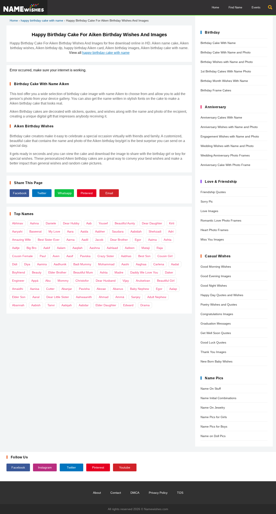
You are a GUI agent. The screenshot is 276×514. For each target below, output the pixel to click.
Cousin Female (22, 256)
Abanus (118, 289)
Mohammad (106, 264)
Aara (70, 231)
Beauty (36, 272)
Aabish (36, 305)
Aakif (46, 248)
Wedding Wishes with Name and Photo (227, 146)
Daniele (51, 223)
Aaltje (16, 248)
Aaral (35, 297)
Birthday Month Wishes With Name (224, 81)
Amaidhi (17, 289)
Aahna (34, 223)
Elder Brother (57, 272)
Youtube (124, 467)
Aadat (175, 264)
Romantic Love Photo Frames (221, 220)
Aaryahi (17, 231)
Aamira (42, 264)
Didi (14, 264)
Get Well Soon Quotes (216, 333)
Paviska (85, 256)
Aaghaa (141, 264)
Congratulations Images (217, 314)
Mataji (145, 248)
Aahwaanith (84, 297)
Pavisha (84, 289)
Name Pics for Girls (214, 417)
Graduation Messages (216, 323)
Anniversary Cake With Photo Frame (225, 165)
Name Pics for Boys (214, 426)
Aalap (173, 289)
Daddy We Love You (144, 272)
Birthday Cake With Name (218, 43)
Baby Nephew (139, 289)
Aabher (100, 231)
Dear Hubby (71, 223)
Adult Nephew (156, 297)
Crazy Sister (105, 256)
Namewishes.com (156, 509)
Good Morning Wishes (216, 266)
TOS (180, 492)
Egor (138, 239)
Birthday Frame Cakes (216, 90)
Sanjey (135, 297)
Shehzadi (155, 231)
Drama (145, 305)
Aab (89, 223)
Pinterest (87, 193)
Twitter (41, 193)
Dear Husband (106, 280)
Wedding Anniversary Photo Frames (225, 155)
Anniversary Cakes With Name (221, 117)
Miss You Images (212, 239)
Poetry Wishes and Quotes (219, 304)
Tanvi (51, 305)
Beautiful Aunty (125, 223)
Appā (34, 280)
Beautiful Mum (83, 272)
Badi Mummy (82, 264)
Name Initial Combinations (218, 398)
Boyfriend (18, 272)
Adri (171, 231)
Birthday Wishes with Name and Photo (227, 62)
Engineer (18, 280)
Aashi (125, 264)
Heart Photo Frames (214, 230)
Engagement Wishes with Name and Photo (230, 136)
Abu (48, 280)
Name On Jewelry (213, 407)
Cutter (50, 289)
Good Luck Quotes (213, 342)
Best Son (144, 256)
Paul (43, 256)
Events (256, 7)
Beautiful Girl (165, 280)
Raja (160, 248)
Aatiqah (66, 305)
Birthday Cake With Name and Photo (226, 52)
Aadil (85, 239)
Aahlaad (112, 248)
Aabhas (126, 256)
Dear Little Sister (57, 297)
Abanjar (66, 289)
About (97, 492)
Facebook (20, 193)
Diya (27, 264)
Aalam (61, 248)
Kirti (171, 223)
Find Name (235, 7)
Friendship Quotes (213, 192)
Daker (169, 272)
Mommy (63, 280)
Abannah (18, 305)
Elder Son (18, 297)
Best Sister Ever (49, 239)
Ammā (119, 297)
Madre (118, 272)
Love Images (209, 211)
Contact (115, 492)
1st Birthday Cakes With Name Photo (226, 71)
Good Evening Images (216, 276)
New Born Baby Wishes (216, 361)
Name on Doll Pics (213, 436)
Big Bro (31, 248)
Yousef (103, 223)
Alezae (101, 289)
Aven (56, 256)
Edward (128, 305)
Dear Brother (119, 239)
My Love (54, 231)
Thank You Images (213, 352)
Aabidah (136, 231)
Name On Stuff (211, 388)
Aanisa (34, 289)
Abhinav (17, 223)
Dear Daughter (152, 223)
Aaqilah (77, 248)
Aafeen (130, 248)
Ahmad (103, 297)
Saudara (118, 231)
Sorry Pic (207, 201)
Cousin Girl (164, 256)
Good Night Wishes (214, 285)
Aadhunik (60, 264)
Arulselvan (143, 280)
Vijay (125, 280)
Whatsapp (65, 193)
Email (109, 193)
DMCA (134, 492)
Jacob (99, 239)
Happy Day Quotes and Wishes (222, 295)
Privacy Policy (158, 492)
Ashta (167, 239)
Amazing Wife (21, 239)
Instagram (45, 467)
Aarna (70, 239)
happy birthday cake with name (42, 20)
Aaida (84, 231)
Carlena (158, 264)
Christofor (82, 280)
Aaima (152, 239)
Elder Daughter (106, 305)
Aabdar (84, 305)
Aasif (69, 256)
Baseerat (35, 231)
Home (215, 7)
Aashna (94, 248)
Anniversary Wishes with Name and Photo (229, 127)
